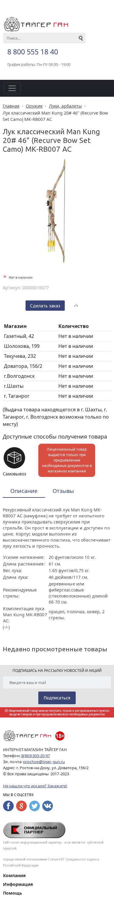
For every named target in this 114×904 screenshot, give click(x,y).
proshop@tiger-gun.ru (44, 761)
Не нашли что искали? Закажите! (35, 786)
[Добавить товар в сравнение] (76, 305)
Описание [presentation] (23, 490)
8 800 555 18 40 (32, 52)
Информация (18, 884)
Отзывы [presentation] (63, 490)
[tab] (24, 491)
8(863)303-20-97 (35, 755)
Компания (14, 875)
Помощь (12, 893)
